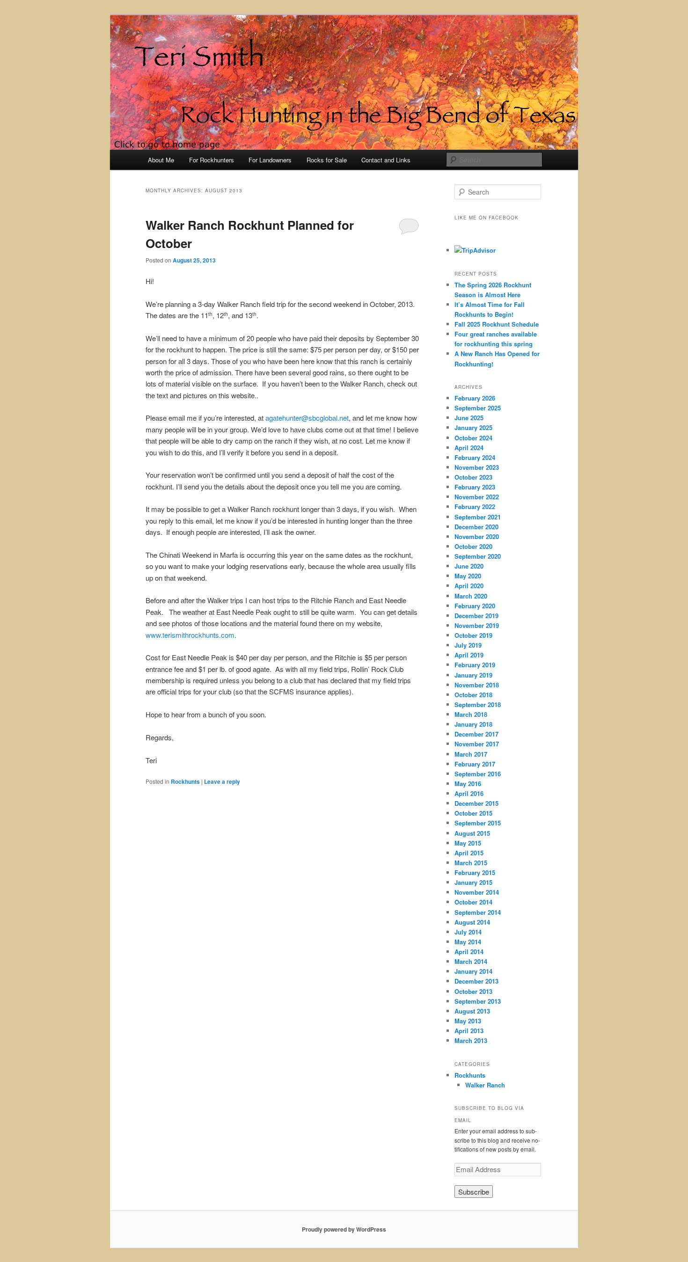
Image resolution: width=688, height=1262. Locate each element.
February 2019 (474, 664)
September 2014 (477, 912)
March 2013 (470, 1040)
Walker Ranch (485, 1084)
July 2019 (468, 645)
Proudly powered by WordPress (344, 1229)
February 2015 (474, 872)
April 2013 (468, 1030)
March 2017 (470, 754)
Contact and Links (385, 159)
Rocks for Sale (327, 159)
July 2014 (468, 931)
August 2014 (472, 922)
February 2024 (474, 457)
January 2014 (473, 971)
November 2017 (476, 743)
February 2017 (474, 763)
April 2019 (468, 654)
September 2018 (477, 704)
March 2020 (470, 595)
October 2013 (473, 991)
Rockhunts (185, 781)
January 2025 (473, 427)
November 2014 (476, 892)
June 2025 (468, 417)
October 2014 (473, 901)
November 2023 (476, 467)
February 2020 (474, 605)
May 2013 (467, 1020)
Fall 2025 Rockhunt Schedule (496, 324)
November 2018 (476, 684)
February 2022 (474, 506)
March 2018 (470, 714)
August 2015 (472, 833)
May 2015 (467, 843)
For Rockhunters (211, 159)
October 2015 (473, 813)
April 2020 (468, 585)
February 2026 (474, 398)
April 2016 (468, 793)
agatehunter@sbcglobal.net (307, 418)
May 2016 (467, 783)
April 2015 (468, 852)
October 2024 (473, 437)
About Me (161, 159)
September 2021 (477, 516)
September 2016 (477, 773)
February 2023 (474, 486)
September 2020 (477, 556)
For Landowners (270, 159)
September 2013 (477, 1001)
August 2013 (472, 1011)
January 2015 (473, 882)
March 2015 (470, 862)
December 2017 (476, 733)
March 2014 (470, 961)
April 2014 (468, 951)
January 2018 (473, 724)
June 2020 (468, 566)
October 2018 (473, 694)
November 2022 (476, 496)
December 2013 (476, 981)
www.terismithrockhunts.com (190, 635)
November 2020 (476, 536)
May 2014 (467, 941)
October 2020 (473, 546)
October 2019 (473, 635)
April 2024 (468, 447)
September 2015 (477, 822)
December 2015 (476, 803)
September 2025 (477, 407)
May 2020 (467, 575)
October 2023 (473, 477)
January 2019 (473, 675)
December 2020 (476, 526)
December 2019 (476, 615)
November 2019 (476, 625)
